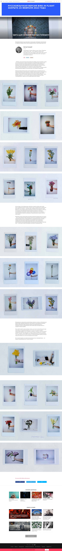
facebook (27, 57)
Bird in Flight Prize (37, 546)
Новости (6, 1)
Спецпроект (10, 1)
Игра (3, 1)
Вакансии (16, 546)
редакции (39, 548)
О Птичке (12, 546)
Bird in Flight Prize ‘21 (16, 1)
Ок (46, 549)
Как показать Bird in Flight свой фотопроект (22, 478)
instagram (31, 57)
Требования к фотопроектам (29, 546)
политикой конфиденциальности (39, 549)
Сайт (24, 57)
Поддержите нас (48, 546)
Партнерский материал (48, 1)
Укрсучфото (43, 546)
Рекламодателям (21, 546)
